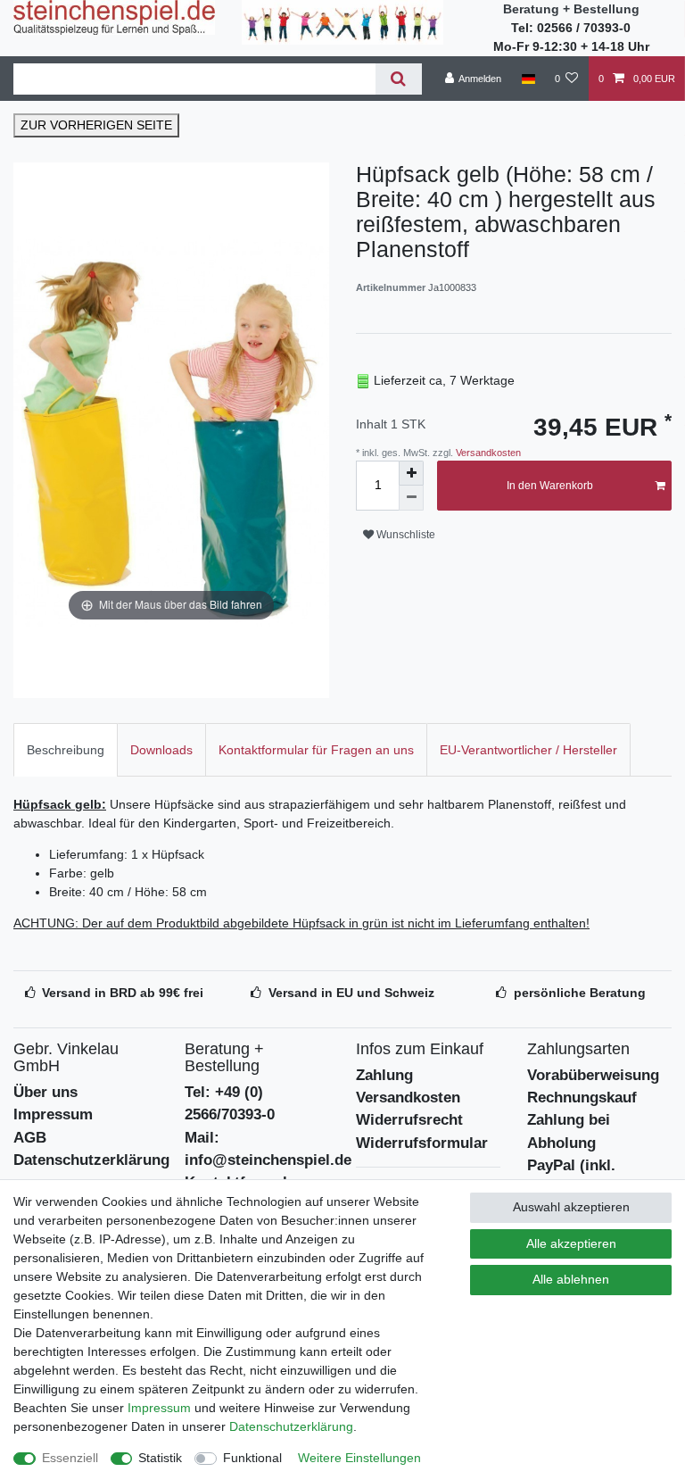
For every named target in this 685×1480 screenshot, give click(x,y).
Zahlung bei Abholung (568, 1131)
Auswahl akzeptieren (571, 1207)
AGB (29, 1137)
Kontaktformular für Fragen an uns (316, 750)
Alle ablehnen (570, 1279)
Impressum (53, 1114)
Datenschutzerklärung (91, 1160)
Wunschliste (404, 534)
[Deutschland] (527, 78)
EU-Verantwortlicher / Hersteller (528, 750)
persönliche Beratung (580, 992)
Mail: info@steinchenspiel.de (268, 1148)
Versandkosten (487, 452)
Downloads (161, 750)
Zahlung (384, 1075)
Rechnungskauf (582, 1097)
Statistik (160, 1458)
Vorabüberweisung (593, 1075)
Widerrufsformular (422, 1143)
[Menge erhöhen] (411, 473)
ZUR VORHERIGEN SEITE (96, 125)
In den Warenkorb (550, 485)
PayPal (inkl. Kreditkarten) (574, 1176)
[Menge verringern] (411, 498)
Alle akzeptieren (571, 1243)
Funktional (252, 1458)
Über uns (45, 1092)
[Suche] (398, 79)
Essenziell (70, 1458)
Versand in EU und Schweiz (351, 992)
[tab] (65, 749)
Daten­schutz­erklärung (291, 1426)
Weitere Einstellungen (359, 1458)
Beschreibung (65, 750)
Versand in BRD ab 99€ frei (122, 992)
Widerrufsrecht (409, 1119)
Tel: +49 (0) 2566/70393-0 (230, 1103)
